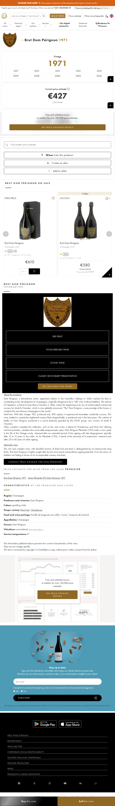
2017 (15, 70)
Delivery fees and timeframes (24, 757)
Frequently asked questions (23, 774)
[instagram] (50, 783)
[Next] (109, 234)
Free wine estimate (17, 735)
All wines (5, 24)
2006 (57, 75)
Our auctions (33, 24)
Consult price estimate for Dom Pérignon (35, 462)
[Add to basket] (34, 271)
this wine (28, 801)
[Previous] (6, 234)
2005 (78, 75)
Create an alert (60, 163)
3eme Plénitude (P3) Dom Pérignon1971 (46, 478)
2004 (99, 75)
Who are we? (14, 746)
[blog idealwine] (96, 783)
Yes (17, 691)
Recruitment (14, 741)
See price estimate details (57, 127)
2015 (36, 70)
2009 (16, 75)
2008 (36, 75)
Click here (34, 8)
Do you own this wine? (58, 386)
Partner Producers (18, 763)
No (25, 691)
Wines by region (18, 24)
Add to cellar (60, 171)
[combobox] (107, 8)
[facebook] (19, 783)
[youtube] (65, 783)
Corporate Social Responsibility (25, 752)
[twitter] (34, 783)
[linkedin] (80, 783)
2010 (99, 70)
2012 (78, 70)
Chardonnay (36, 510)
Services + (45, 24)
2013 (57, 70)
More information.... (36, 529)
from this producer (60, 155)
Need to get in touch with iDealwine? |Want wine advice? (36, 8)
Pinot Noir (24, 510)
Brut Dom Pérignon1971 (15, 478)
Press (10, 768)
